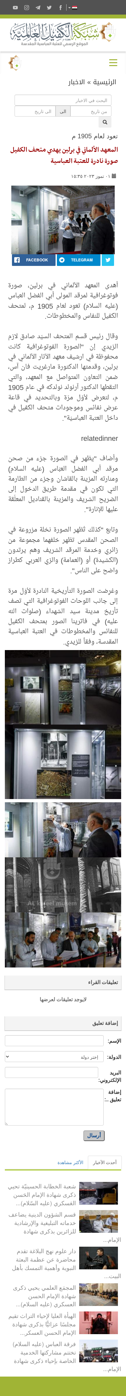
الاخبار (76, 82)
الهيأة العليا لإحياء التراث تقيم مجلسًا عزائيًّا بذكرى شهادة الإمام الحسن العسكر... (42, 1323)
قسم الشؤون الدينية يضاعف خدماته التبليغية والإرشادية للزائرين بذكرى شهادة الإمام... (64, 1226)
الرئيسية (104, 82)
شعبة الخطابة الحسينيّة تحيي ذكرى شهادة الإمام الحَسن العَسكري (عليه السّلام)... (42, 1194)
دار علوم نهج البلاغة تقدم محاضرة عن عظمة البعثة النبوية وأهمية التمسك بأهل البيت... (66, 1263)
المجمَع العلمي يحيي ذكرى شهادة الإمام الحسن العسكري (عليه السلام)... (44, 1295)
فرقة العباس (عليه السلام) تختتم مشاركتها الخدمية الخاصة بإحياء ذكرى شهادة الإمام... (67, 1356)
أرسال (94, 1135)
